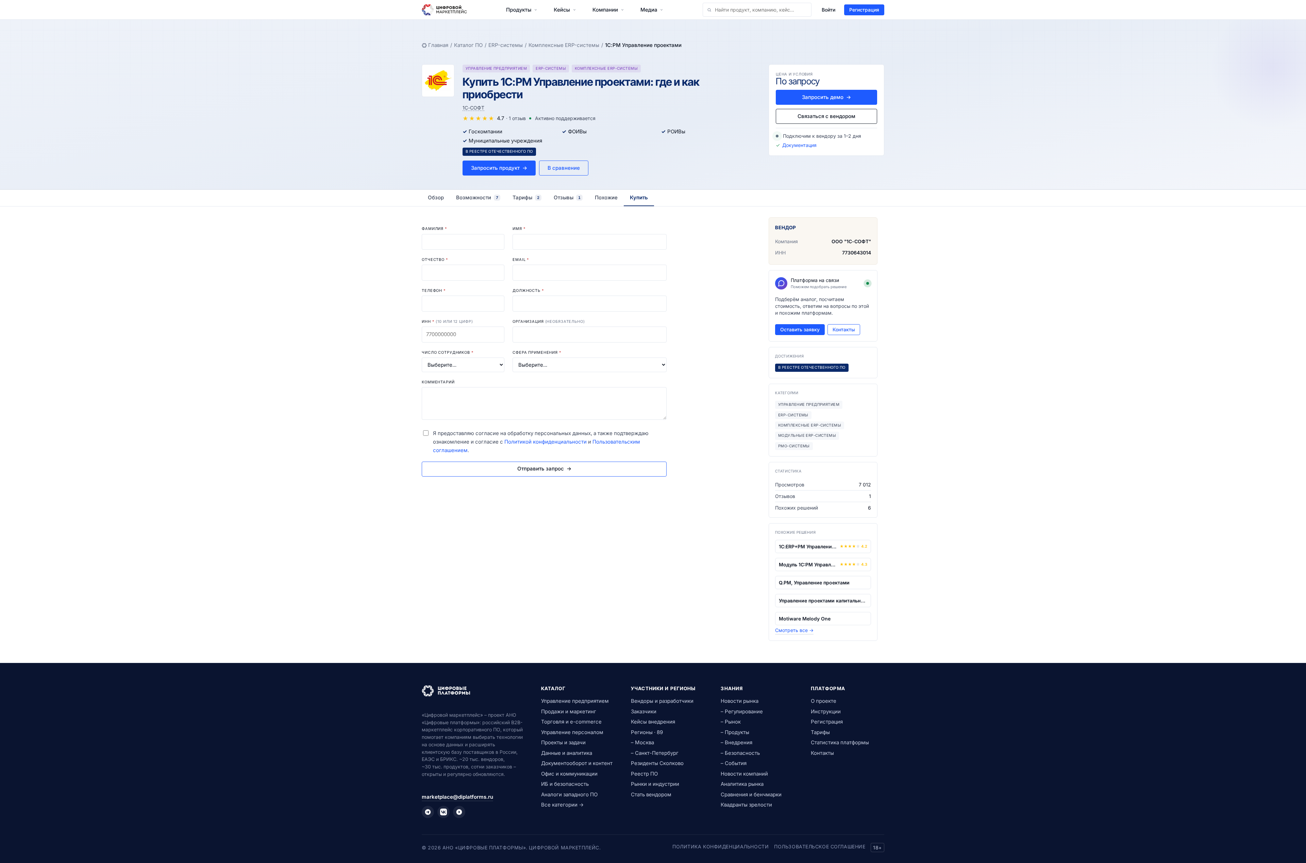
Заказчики (643, 711)
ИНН (447, 321)
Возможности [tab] (477, 197)
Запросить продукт (499, 168)
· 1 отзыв (516, 118)
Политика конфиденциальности (720, 846)
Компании (605, 9)
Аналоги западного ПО (569, 794)
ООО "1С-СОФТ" (851, 241)
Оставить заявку (800, 329)
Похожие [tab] (606, 197)
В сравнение (564, 168)
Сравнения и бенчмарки (751, 794)
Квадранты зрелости (746, 804)
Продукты (518, 9)
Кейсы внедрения (653, 721)
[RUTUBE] (459, 812)
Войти (828, 10)
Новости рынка (739, 701)
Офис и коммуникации (569, 773)
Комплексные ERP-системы (564, 45)
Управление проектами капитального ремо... (823, 600)
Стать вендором (651, 794)
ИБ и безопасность (565, 784)
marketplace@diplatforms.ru (457, 797)
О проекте (823, 701)
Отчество (435, 259)
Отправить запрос (544, 468)
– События (734, 763)
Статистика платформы (840, 742)
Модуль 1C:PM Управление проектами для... (808, 564)
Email (521, 259)
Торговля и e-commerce (571, 721)
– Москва (642, 742)
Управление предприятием (575, 701)
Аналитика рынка (742, 784)
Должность (528, 290)
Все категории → (562, 804)
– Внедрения (736, 742)
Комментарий (438, 382)
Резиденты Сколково (657, 763)
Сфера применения (537, 352)
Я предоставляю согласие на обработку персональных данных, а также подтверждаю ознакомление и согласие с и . (541, 441)
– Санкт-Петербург (655, 753)
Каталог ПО (468, 45)
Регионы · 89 (647, 732)
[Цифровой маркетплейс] (473, 691)
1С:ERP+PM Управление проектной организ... (808, 546)
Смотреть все (794, 630)
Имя (519, 228)
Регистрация (864, 10)
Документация (799, 145)
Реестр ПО (644, 773)
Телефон (434, 290)
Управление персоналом (572, 732)
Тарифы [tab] (526, 197)
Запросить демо (826, 97)
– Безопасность (740, 753)
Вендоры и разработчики (662, 701)
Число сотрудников (448, 352)
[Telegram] (428, 812)
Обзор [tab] (436, 197)
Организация (549, 321)
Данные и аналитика (566, 753)
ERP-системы (505, 45)
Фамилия (434, 228)
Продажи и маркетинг (568, 711)
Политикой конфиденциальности (545, 441)
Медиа (648, 9)
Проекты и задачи (563, 742)
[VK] (443, 812)
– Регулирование (742, 711)
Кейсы (562, 9)
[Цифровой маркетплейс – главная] (444, 9)
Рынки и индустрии (655, 784)
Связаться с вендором (826, 116)
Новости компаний (744, 773)
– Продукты (735, 732)
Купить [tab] (639, 197)
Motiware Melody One (805, 618)
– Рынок (731, 721)
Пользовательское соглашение (819, 846)
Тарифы (820, 732)
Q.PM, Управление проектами (814, 582)
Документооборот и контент (577, 763)
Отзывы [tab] (567, 197)
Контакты (844, 329)
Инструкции (826, 711)
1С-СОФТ (473, 108)
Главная (438, 45)
